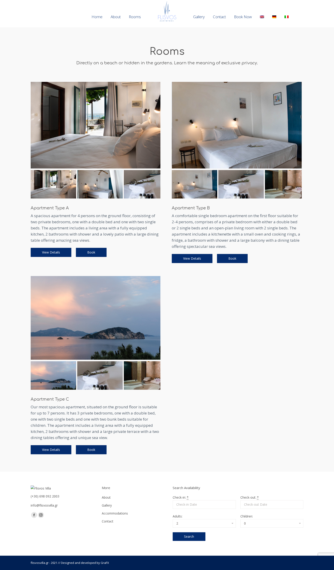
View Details (51, 252)
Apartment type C (50, 399)
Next (153, 130)
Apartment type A (50, 208)
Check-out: (249, 497)
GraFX (105, 563)
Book (91, 252)
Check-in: (181, 497)
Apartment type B (191, 208)
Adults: (177, 516)
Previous (37, 130)
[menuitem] (97, 16)
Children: (246, 516)
